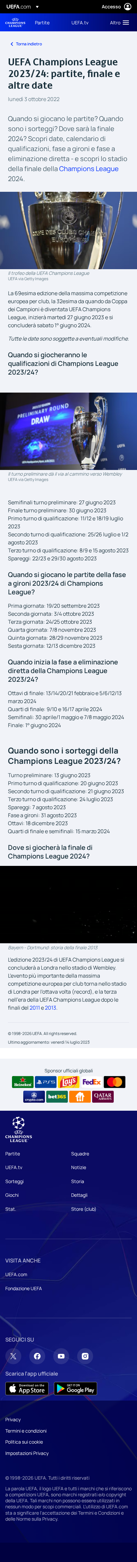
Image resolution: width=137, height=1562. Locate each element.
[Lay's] (68, 1082)
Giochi (12, 1195)
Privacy (13, 1419)
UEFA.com (16, 1274)
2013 (50, 1007)
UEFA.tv (13, 1167)
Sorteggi (14, 1181)
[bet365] (57, 1097)
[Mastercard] (114, 1082)
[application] (68, 904)
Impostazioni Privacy (27, 1453)
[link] (42, 22)
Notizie (78, 1167)
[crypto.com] (34, 1097)
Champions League (89, 168)
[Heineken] (23, 1082)
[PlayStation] (46, 1082)
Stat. (10, 1209)
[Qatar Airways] (103, 1097)
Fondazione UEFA (23, 1288)
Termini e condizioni (26, 1431)
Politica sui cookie (24, 1442)
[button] (118, 22)
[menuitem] (48, 22)
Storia (77, 1181)
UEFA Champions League (15, 22)
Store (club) (83, 1209)
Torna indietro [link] (29, 44)
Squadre (80, 1153)
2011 (35, 1007)
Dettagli (79, 1195)
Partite (12, 1153)
